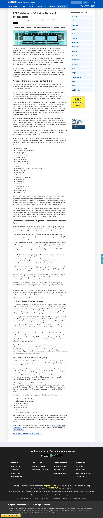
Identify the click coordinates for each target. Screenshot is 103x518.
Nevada (74, 55)
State (24, 5)
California (75, 21)
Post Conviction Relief (39, 466)
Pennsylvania (76, 77)
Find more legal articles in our (22, 433)
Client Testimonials (16, 476)
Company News (15, 473)
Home (21, 20)
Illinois (74, 34)
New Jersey (76, 60)
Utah (73, 86)
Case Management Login (83, 473)
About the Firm (14, 6)
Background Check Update (40, 470)
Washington (76, 90)
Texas (74, 81)
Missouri (74, 51)
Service (32, 5)
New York (75, 64)
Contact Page (80, 466)
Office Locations (81, 470)
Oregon (74, 73)
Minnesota (75, 47)
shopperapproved (66, 495)
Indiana (74, 38)
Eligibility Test (41, 6)
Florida (74, 29)
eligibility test (49, 485)
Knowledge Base (28, 20)
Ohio (73, 68)
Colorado (75, 25)
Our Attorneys (15, 470)
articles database (36, 433)
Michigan (75, 42)
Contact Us (52, 6)
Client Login (62, 6)
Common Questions (60, 473)
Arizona (74, 16)
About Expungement (60, 466)
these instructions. (18, 429)
